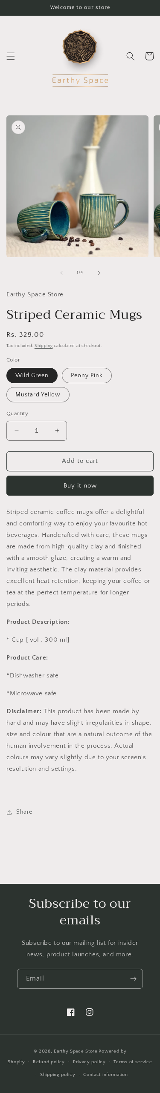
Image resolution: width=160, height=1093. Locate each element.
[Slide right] (99, 273)
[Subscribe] (133, 979)
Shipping (44, 346)
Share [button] (24, 812)
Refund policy (49, 1061)
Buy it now (80, 485)
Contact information (105, 1074)
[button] (10, 56)
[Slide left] (61, 273)
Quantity (17, 413)
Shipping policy (58, 1074)
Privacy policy (89, 1061)
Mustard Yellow (38, 394)
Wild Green (32, 375)
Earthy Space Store (76, 1051)
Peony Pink (87, 375)
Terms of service (132, 1061)
